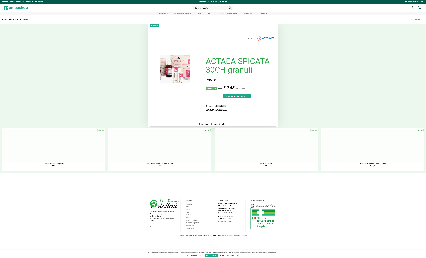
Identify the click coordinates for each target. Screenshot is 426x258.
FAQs (187, 212)
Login (187, 217)
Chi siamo (189, 204)
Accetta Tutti (211, 255)
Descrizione (211, 106)
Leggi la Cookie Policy (194, 255)
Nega (222, 255)
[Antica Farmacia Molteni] (16, 8)
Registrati (189, 215)
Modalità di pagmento (192, 223)
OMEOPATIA (163, 13)
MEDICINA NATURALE (229, 13)
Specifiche (221, 106)
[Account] (412, 7)
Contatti (188, 209)
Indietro (155, 25)
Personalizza (232, 255)
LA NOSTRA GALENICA (182, 13)
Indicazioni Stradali (225, 221)
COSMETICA (247, 13)
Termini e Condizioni (192, 220)
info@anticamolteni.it (228, 216)
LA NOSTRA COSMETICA (206, 13)
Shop (410, 19)
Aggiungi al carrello (238, 96)
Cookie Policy (190, 228)
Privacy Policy (190, 225)
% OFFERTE (262, 13)
